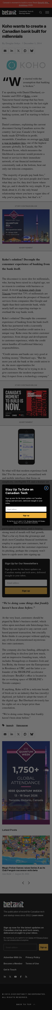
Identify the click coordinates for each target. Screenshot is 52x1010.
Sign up (26, 515)
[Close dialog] (46, 488)
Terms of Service (32, 521)
